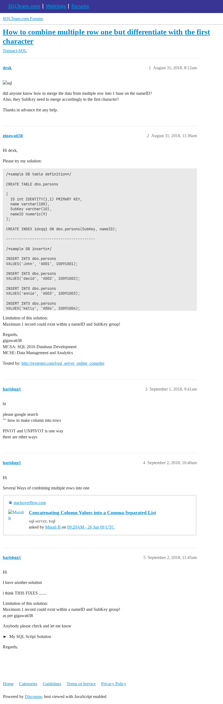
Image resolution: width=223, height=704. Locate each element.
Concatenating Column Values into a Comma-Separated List (92, 512)
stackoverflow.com (30, 502)
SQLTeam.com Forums (23, 18)
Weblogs (56, 6)
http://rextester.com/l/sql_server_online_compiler (62, 363)
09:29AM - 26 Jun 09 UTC (90, 527)
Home (8, 683)
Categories (28, 683)
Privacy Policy (113, 683)
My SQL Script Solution (29, 636)
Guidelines (52, 683)
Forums (80, 6)
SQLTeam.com (24, 6)
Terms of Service (81, 683)
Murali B (53, 527)
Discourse (33, 696)
